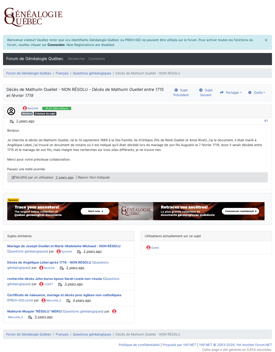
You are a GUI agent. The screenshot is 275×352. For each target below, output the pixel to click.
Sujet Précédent (181, 92)
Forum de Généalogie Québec (34, 58)
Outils (257, 92)
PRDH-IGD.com (20, 300)
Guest (154, 247)
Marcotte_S (53, 300)
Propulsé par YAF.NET (179, 345)
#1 (266, 121)
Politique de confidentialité (139, 345)
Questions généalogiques (92, 73)
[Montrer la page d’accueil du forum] (137, 17)
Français (62, 73)
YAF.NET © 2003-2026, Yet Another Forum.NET (235, 345)
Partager (231, 92)
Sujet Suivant (206, 92)
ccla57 (48, 284)
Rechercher (76, 59)
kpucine (32, 108)
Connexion (56, 45)
